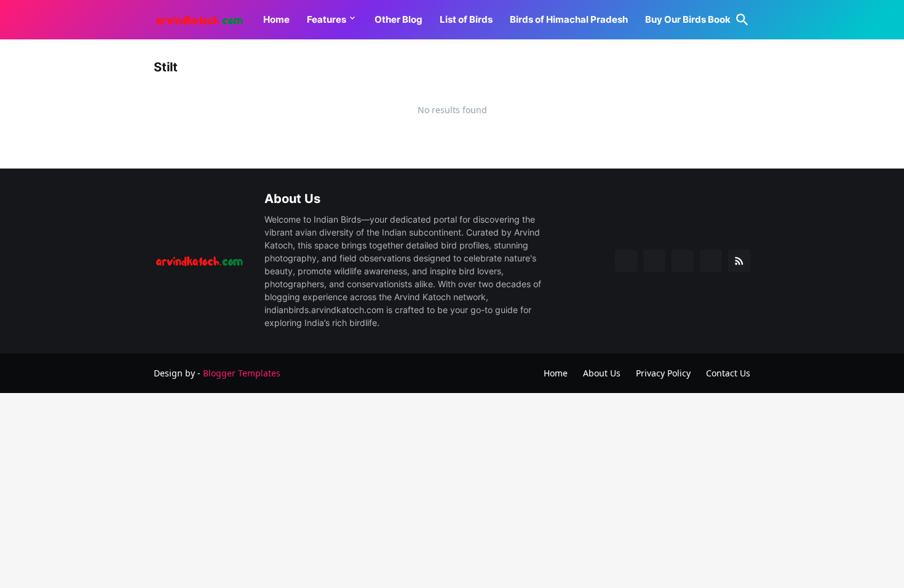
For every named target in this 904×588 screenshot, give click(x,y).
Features (326, 19)
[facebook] (626, 261)
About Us (602, 373)
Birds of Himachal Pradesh (569, 19)
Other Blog (398, 19)
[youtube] (683, 261)
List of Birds (466, 19)
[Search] (739, 19)
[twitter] (654, 261)
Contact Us (728, 373)
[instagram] (711, 261)
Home (276, 19)
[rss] (739, 261)
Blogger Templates (241, 373)
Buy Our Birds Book (688, 19)
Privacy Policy (663, 373)
